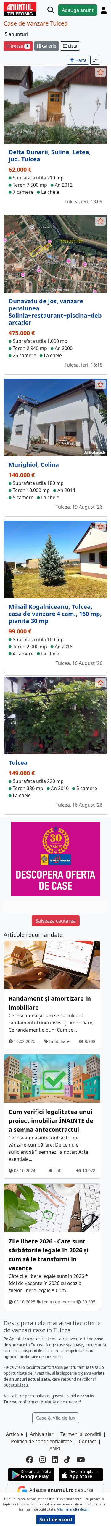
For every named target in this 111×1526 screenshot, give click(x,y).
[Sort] (95, 60)
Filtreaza (17, 46)
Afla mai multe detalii (73, 1509)
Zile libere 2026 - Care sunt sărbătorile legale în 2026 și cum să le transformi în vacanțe (49, 1254)
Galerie (48, 46)
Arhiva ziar (42, 1434)
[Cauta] (51, 9)
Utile (57, 1170)
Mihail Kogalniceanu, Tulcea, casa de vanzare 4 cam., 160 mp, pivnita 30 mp (55, 614)
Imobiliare (59, 1041)
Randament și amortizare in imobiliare (50, 1002)
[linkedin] (55, 1459)
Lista (72, 46)
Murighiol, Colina (34, 465)
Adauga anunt (78, 10)
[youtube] (81, 1459)
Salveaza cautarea (56, 921)
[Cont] (103, 10)
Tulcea (18, 763)
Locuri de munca (58, 1302)
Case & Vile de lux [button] (55, 1418)
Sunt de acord (55, 1519)
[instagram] (42, 1459)
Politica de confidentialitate (41, 1441)
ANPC (55, 1448)
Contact (87, 1441)
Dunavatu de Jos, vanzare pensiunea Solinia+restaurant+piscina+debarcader (55, 312)
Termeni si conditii (80, 1434)
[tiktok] (67, 1459)
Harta (80, 60)
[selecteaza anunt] (100, 72)
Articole (14, 1434)
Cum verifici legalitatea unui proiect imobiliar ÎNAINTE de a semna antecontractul (51, 1121)
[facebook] (29, 1459)
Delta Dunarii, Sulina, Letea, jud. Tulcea (50, 155)
